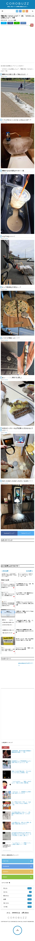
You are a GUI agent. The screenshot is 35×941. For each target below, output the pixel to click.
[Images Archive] (31, 25)
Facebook (10, 22)
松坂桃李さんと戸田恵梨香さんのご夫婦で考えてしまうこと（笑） (21, 761)
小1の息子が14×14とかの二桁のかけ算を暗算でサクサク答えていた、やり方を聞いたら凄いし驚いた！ (21, 834)
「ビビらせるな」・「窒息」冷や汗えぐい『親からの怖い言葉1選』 (21, 782)
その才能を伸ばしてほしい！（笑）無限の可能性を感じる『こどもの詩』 (21, 813)
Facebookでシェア (9, 533)
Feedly (5, 877)
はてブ (23, 22)
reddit (6, 172)
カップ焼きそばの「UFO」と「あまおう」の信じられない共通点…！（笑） (21, 803)
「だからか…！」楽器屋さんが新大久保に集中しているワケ (21, 792)
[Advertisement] (17, 44)
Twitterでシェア (26, 533)
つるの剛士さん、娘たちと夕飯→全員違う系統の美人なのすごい (21, 823)
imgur (6, 76)
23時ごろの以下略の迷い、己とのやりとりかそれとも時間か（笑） (21, 771)
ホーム (8, 912)
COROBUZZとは (16, 912)
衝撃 (15, 20)
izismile (6, 238)
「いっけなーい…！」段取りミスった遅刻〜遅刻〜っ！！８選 (21, 843)
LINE (17, 22)
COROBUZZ (17, 3)
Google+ (5, 871)
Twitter (3, 22)
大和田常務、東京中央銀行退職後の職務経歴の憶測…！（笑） (21, 751)
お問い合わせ (25, 912)
